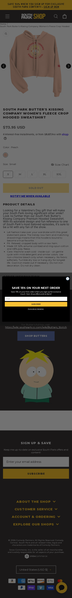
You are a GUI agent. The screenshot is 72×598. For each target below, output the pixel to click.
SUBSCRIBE (36, 304)
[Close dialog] (67, 278)
